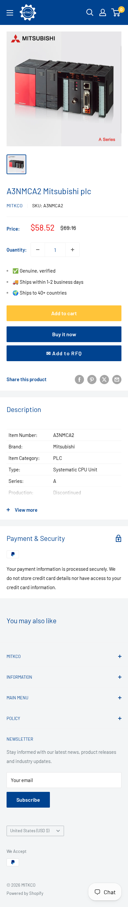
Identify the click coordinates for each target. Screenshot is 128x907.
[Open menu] (10, 12)
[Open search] (90, 12)
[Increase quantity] (72, 250)
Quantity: (17, 250)
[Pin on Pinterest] (91, 379)
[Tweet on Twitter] (104, 379)
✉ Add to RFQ (64, 353)
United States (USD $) (29, 830)
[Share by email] (116, 379)
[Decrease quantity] (38, 250)
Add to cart (64, 313)
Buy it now (64, 334)
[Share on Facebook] (79, 379)
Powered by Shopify (25, 893)
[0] (116, 12)
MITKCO (15, 205)
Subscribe (28, 799)
